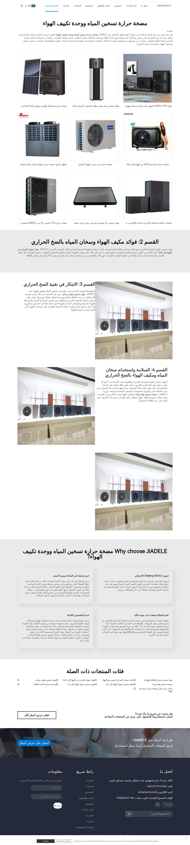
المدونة (90, 821)
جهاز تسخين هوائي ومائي (45, 680)
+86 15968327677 (125, 798)
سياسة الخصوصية (85, 827)
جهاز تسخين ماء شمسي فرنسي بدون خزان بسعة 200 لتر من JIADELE (86, 223)
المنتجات (77, 6)
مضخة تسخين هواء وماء (162, 684)
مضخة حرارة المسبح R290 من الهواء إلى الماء (147, 164)
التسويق (118, 6)
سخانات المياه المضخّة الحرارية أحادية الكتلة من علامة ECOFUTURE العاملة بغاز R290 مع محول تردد (125, 223)
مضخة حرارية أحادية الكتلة (45, 684)
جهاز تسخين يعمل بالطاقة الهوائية (158, 680)
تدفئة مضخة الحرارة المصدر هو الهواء (118, 680)
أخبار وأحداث (131, 6)
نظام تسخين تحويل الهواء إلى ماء (120, 684)
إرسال (59, 805)
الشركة (66, 6)
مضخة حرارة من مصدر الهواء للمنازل (95, 164)
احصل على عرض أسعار (34, 743)
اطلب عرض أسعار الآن (36, 715)
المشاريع (89, 6)
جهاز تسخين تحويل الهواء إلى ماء (81, 684)
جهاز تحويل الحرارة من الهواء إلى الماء (79, 680)
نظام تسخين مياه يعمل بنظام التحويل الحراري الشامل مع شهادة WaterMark (84, 106)
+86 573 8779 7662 (157, 786)
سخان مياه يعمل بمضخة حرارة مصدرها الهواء (156, 689)
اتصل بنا (144, 6)
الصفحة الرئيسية (52, 6)
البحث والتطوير (103, 6)
